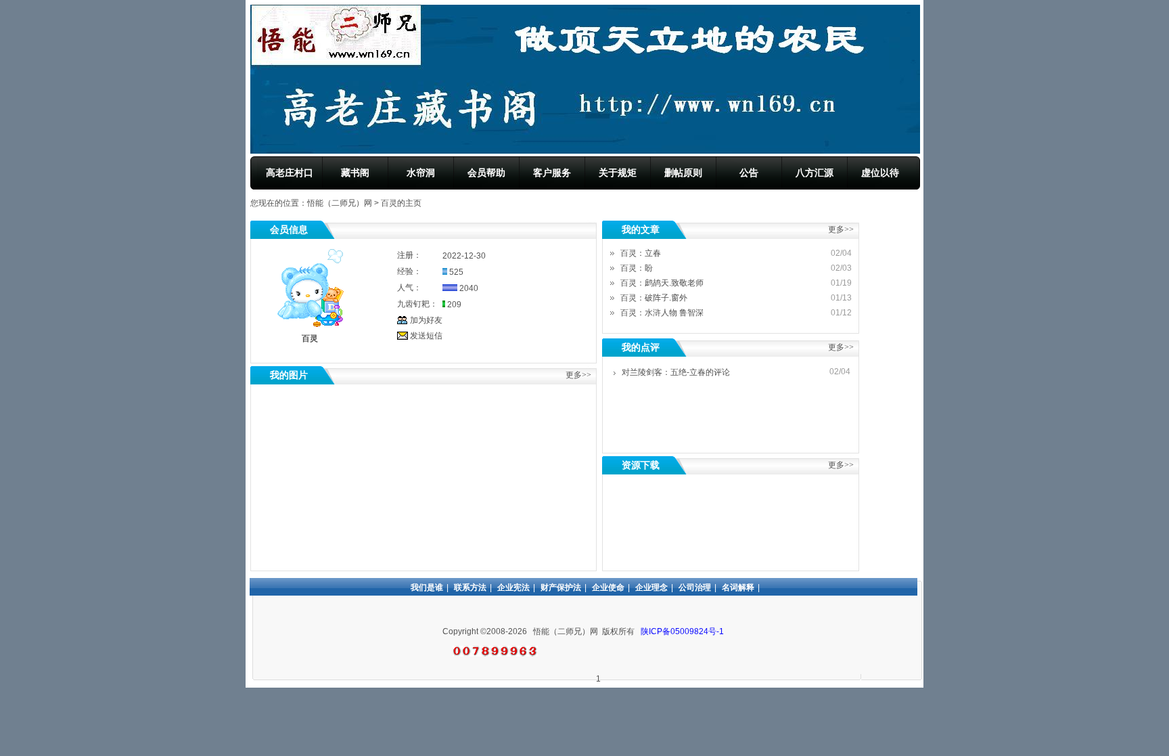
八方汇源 (814, 172)
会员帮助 (486, 172)
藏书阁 (355, 172)
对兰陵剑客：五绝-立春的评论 (676, 372)
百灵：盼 (636, 268)
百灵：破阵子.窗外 (653, 298)
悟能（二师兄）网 (339, 203)
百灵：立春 (640, 253)
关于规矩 (618, 172)
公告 (748, 172)
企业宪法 (513, 587)
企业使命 (608, 587)
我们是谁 (427, 587)
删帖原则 (683, 172)
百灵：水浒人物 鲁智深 (662, 312)
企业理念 (651, 587)
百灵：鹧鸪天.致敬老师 (662, 283)
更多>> (841, 347)
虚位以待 (880, 172)
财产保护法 (561, 587)
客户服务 (552, 172)
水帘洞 (421, 172)
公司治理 (695, 587)
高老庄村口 (289, 172)
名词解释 (738, 587)
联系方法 (470, 587)
